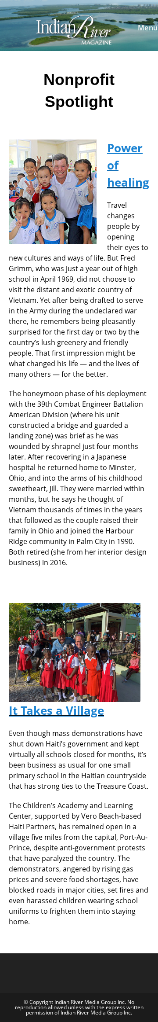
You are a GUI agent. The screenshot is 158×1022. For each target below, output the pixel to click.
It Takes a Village (56, 710)
